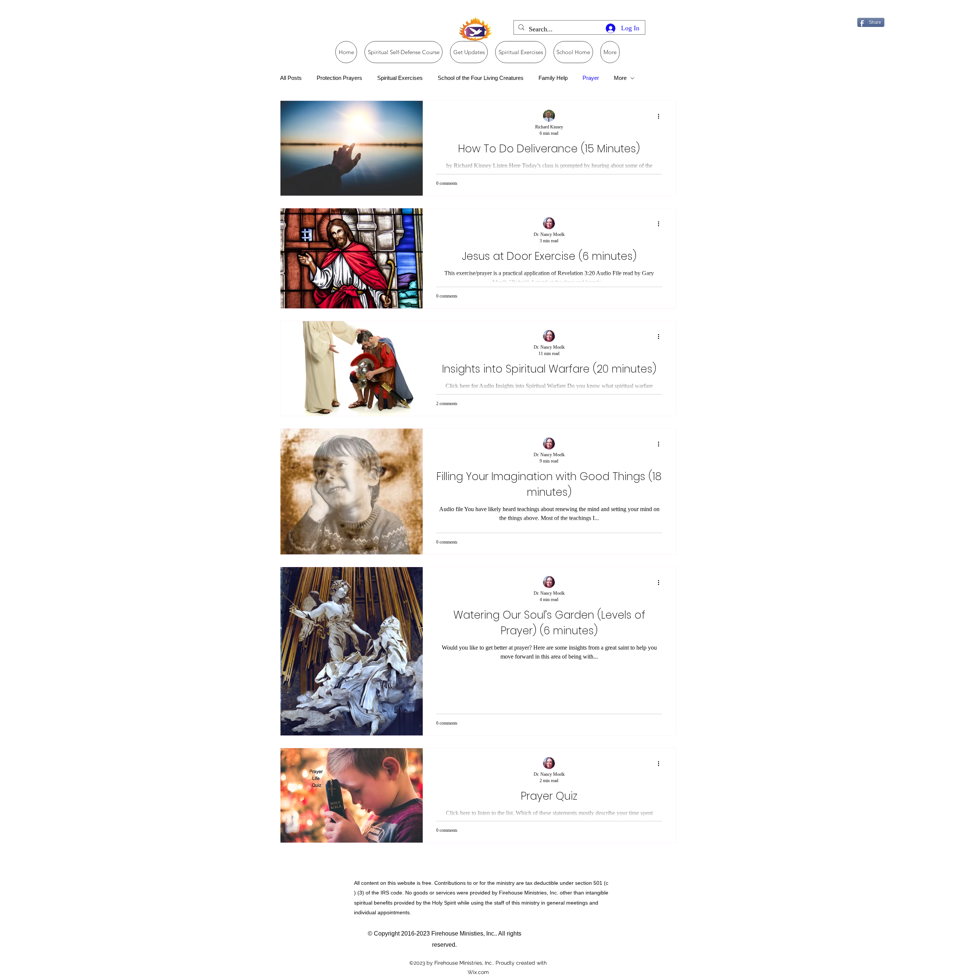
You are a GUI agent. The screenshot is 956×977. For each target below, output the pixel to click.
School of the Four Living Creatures (481, 78)
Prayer (591, 78)
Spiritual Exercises (400, 78)
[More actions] (661, 116)
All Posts (291, 78)
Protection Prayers (339, 78)
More (620, 78)
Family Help (553, 78)
